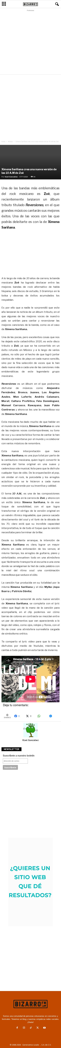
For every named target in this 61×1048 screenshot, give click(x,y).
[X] (37, 1028)
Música (10, 141)
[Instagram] (24, 1028)
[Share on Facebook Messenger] (53, 716)
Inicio (3, 141)
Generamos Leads (30, 1044)
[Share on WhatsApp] (41, 716)
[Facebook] (17, 1028)
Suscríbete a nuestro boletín (18, 755)
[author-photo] (30, 730)
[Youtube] (44, 1028)
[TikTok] (30, 1028)
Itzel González (11, 177)
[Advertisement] (30, 42)
